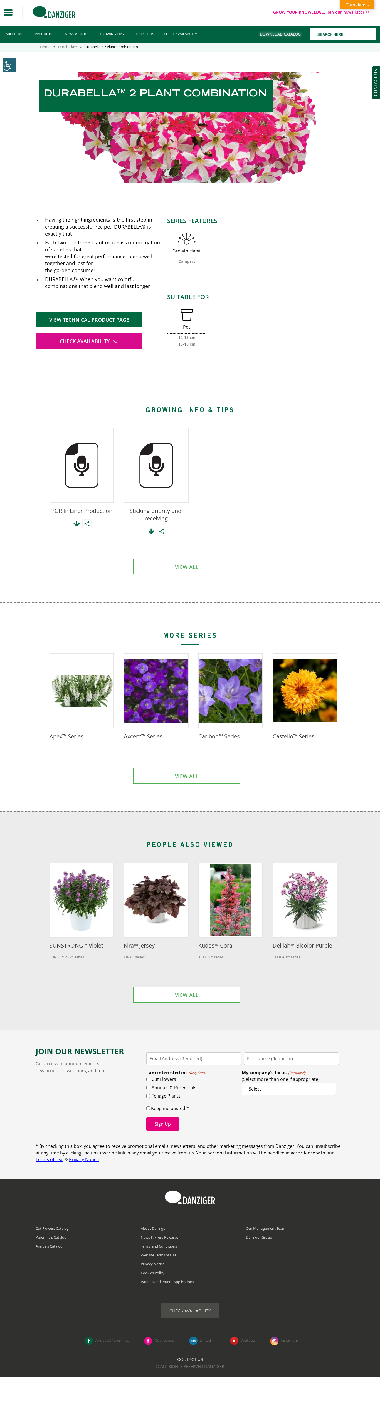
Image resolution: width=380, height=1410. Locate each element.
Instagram (289, 1341)
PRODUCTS (43, 34)
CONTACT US (144, 34)
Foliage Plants (166, 1096)
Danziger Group (259, 1237)
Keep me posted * (169, 1108)
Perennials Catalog (51, 1237)
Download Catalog (280, 34)
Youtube (248, 1341)
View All (187, 567)
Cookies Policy (152, 1272)
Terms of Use (49, 1159)
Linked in (207, 1341)
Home (45, 46)
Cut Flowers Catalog (52, 1228)
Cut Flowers (164, 1079)
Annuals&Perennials (112, 1341)
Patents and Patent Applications (167, 1281)
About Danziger (154, 1228)
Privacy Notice (84, 1159)
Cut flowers (164, 1341)
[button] (8, 12)
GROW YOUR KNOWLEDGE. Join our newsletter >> (321, 12)
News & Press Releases (159, 1237)
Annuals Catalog (49, 1246)
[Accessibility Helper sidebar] (9, 65)
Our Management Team (265, 1228)
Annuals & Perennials (174, 1087)
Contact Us (190, 1359)
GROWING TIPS (112, 34)
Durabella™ (67, 46)
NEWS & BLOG (76, 34)
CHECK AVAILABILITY (180, 34)
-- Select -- (255, 1089)
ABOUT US (14, 34)
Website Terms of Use (158, 1255)
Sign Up (163, 1124)
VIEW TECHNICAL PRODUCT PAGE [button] (89, 319)
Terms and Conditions (159, 1246)
